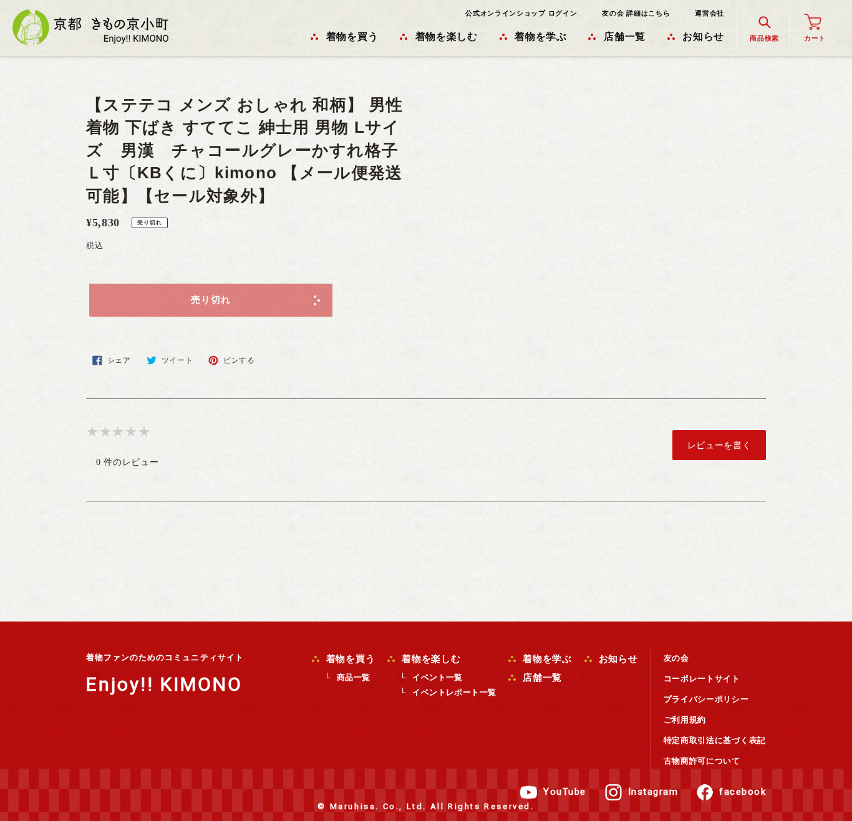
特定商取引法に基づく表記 (715, 740)
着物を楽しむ (429, 659)
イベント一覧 (437, 677)
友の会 (676, 658)
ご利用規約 (685, 719)
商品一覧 (353, 677)
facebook (742, 791)
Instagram (653, 791)
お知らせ (617, 659)
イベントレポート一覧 (454, 692)
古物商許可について (702, 761)
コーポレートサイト (702, 678)
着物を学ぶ (546, 659)
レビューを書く (719, 445)
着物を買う (349, 659)
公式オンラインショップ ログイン (521, 13)
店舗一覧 (541, 678)
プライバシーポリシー (706, 699)
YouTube (564, 791)
